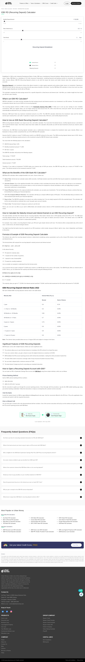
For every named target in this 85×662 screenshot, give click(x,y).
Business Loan (5, 622)
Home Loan (4, 618)
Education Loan (5, 633)
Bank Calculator (8, 8)
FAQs (2, 652)
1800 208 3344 (15, 601)
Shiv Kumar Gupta (30, 415)
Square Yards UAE (48, 624)
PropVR (45, 631)
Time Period (6, 37)
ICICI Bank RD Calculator (37, 518)
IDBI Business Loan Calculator (67, 531)
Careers (3, 648)
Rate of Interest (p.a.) (8, 28)
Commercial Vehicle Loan (8, 631)
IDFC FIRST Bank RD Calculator (39, 523)
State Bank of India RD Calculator (12, 521)
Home (2, 8)
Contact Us (4, 644)
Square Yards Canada (49, 620)
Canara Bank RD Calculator (38, 519)
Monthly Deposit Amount (8, 19)
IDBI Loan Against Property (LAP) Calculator (70, 529)
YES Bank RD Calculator (9, 523)
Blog (2, 646)
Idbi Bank (15, 8)
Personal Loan (5, 620)
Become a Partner (76, 3)
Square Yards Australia (49, 622)
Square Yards (46, 618)
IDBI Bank (38, 371)
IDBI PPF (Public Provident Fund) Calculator (42, 531)
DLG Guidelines (47, 639)
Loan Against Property (7, 624)
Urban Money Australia (49, 629)
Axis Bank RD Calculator (9, 518)
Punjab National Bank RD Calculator (68, 521)
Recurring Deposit (7, 85)
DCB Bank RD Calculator (65, 523)
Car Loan (3, 626)
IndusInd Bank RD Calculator (38, 521)
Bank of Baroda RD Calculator (11, 519)
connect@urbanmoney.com (16, 603)
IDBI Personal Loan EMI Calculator (12, 529)
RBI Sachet (46, 642)
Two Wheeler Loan (6, 629)
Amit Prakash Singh (56, 415)
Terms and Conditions (70, 660)
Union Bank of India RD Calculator (68, 519)
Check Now (75, 545)
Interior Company (47, 626)
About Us (3, 642)
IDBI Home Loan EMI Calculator (39, 529)
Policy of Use (80, 660)
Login (67, 3)
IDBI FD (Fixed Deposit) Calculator (12, 531)
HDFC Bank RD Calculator (66, 518)
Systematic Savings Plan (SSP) (42, 106)
